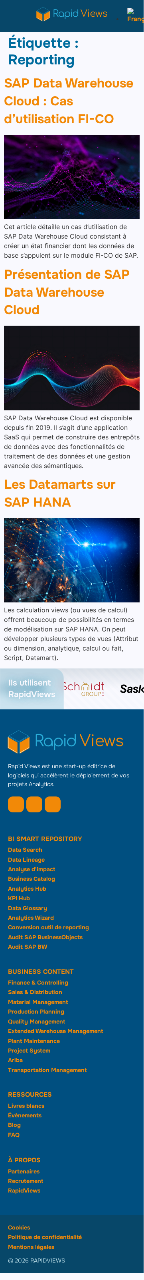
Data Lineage (26, 859)
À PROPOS (24, 1160)
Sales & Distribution (35, 992)
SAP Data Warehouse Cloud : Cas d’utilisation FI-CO (68, 101)
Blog (14, 1124)
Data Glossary (27, 908)
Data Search (25, 849)
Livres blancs (26, 1105)
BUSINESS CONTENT (41, 971)
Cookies (19, 1227)
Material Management (38, 1002)
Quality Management (36, 1021)
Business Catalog (31, 878)
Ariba (15, 1060)
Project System (29, 1050)
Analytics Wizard (31, 917)
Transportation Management (47, 1070)
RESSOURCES (30, 1094)
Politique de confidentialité (45, 1237)
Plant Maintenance (34, 1041)
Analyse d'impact (31, 869)
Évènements (24, 1115)
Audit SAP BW (27, 946)
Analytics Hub (27, 888)
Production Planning (36, 1011)
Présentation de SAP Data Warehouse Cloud (67, 292)
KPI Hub (19, 898)
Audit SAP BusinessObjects (45, 937)
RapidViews (24, 1190)
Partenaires (23, 1171)
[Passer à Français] (133, 19)
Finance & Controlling (38, 982)
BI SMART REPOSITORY (45, 839)
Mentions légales (31, 1247)
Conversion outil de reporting (48, 927)
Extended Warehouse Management (55, 1031)
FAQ (14, 1134)
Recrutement (25, 1181)
